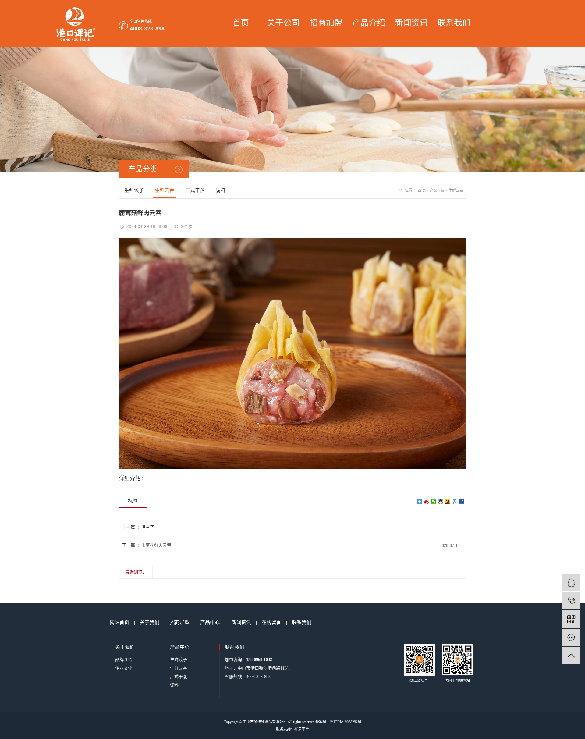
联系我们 (454, 22)
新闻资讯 (411, 22)
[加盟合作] (571, 582)
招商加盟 (326, 22)
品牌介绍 (123, 659)
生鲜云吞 (164, 190)
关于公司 (283, 22)
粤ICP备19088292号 (345, 722)
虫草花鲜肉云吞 (156, 545)
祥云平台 (301, 729)
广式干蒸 (195, 190)
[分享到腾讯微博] (454, 501)
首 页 (422, 190)
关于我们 (149, 622)
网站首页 (119, 622)
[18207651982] (571, 600)
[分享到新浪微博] (426, 501)
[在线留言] (571, 637)
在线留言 (271, 622)
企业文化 (123, 668)
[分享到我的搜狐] (447, 501)
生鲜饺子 (134, 190)
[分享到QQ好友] (440, 501)
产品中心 (210, 622)
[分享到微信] (433, 501)
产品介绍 (368, 22)
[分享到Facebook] (461, 501)
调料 (220, 190)
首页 (240, 22)
